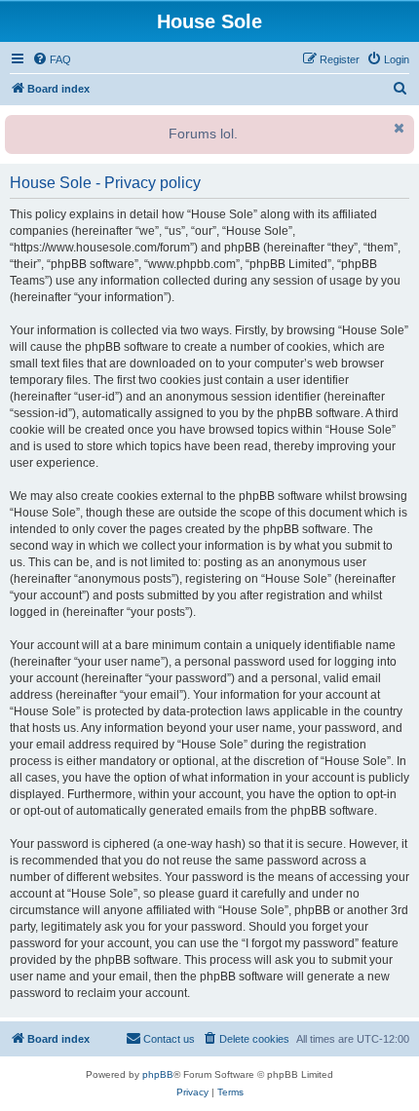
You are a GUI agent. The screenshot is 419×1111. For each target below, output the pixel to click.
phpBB (157, 1074)
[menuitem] (51, 59)
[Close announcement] (397, 127)
